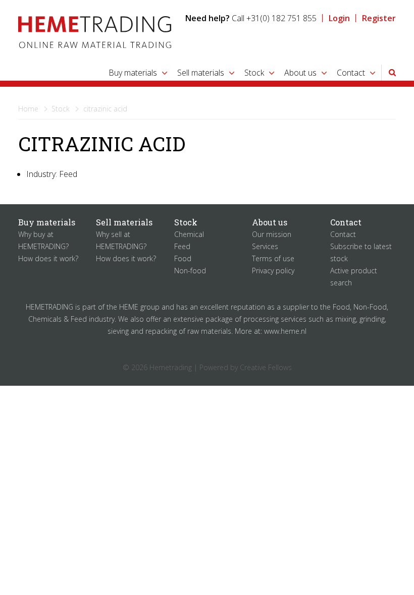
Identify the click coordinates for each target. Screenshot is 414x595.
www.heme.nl (285, 331)
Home (28, 108)
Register (379, 18)
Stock (254, 72)
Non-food (190, 270)
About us (300, 72)
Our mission (271, 234)
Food (182, 258)
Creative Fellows (266, 367)
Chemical (189, 234)
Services (265, 246)
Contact (351, 72)
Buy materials (133, 72)
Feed (182, 246)
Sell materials (200, 72)
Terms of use (273, 258)
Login (339, 18)
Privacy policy (273, 270)
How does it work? (48, 258)
